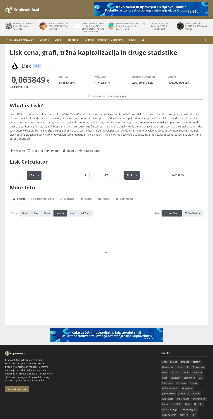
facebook (181, 382)
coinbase (197, 372)
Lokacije (89, 39)
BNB (164, 372)
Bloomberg (198, 367)
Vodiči (58, 39)
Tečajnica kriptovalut (20, 39)
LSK (31, 175)
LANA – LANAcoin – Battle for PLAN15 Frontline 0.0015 (159, 26)
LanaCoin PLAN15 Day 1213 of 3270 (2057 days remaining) (58, 26)
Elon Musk (189, 377)
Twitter (55, 151)
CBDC (186, 372)
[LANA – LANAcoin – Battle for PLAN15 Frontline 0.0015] (145, 26)
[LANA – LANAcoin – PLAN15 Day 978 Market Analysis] (180, 26)
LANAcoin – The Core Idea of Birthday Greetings (23, 26)
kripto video (199, 398)
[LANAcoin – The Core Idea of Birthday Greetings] (8, 26)
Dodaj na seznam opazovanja (109, 96)
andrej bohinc (169, 361)
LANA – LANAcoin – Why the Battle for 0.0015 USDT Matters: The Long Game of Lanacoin (93, 27)
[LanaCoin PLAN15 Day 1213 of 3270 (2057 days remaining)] (42, 26)
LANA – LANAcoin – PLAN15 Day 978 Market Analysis (196, 26)
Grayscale (187, 388)
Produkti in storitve (110, 39)
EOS (200, 377)
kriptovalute (183, 398)
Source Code (91, 151)
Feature (193, 382)
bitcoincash (168, 367)
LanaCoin (176, 404)
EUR (129, 175)
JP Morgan (183, 393)
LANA (165, 404)
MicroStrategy (169, 409)
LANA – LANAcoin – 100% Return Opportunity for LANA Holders (127, 26)
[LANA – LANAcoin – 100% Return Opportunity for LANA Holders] (111, 26)
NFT (193, 414)
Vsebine (44, 39)
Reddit (71, 151)
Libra (187, 404)
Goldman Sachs (170, 388)
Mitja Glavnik (169, 414)
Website (19, 151)
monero (184, 414)
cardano (175, 372)
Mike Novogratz (189, 409)
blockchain (183, 367)
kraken (196, 393)
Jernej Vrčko (168, 393)
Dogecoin (175, 377)
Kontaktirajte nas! (17, 389)
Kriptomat (167, 398)
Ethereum (167, 382)
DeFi (164, 377)
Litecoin (198, 404)
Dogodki (73, 39)
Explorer (37, 151)
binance (185, 361)
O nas (132, 39)
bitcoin (196, 361)
